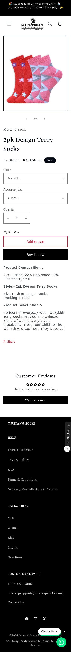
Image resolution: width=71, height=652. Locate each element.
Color (7, 169)
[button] (9, 24)
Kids (11, 537)
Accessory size (13, 189)
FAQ (11, 469)
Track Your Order (20, 450)
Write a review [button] (35, 400)
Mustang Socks (28, 635)
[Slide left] (26, 119)
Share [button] (11, 341)
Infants (13, 547)
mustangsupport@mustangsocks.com (35, 593)
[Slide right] (45, 119)
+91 (11, 584)
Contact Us (16, 602)
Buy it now (35, 254)
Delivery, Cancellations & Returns (33, 489)
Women (13, 527)
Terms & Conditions (22, 479)
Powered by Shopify (50, 635)
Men (11, 518)
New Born (15, 557)
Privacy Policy (18, 459)
